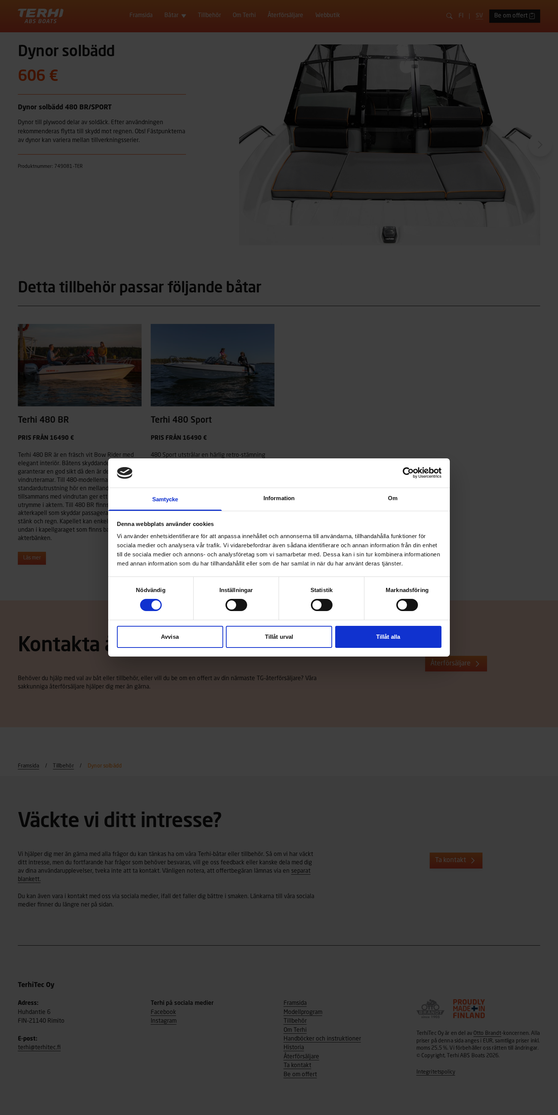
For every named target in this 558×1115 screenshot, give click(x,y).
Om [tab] (392, 498)
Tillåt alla (388, 636)
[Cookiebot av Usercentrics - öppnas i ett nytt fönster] (408, 473)
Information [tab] (279, 498)
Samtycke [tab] (165, 499)
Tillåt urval (279, 636)
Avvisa (170, 636)
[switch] (236, 605)
